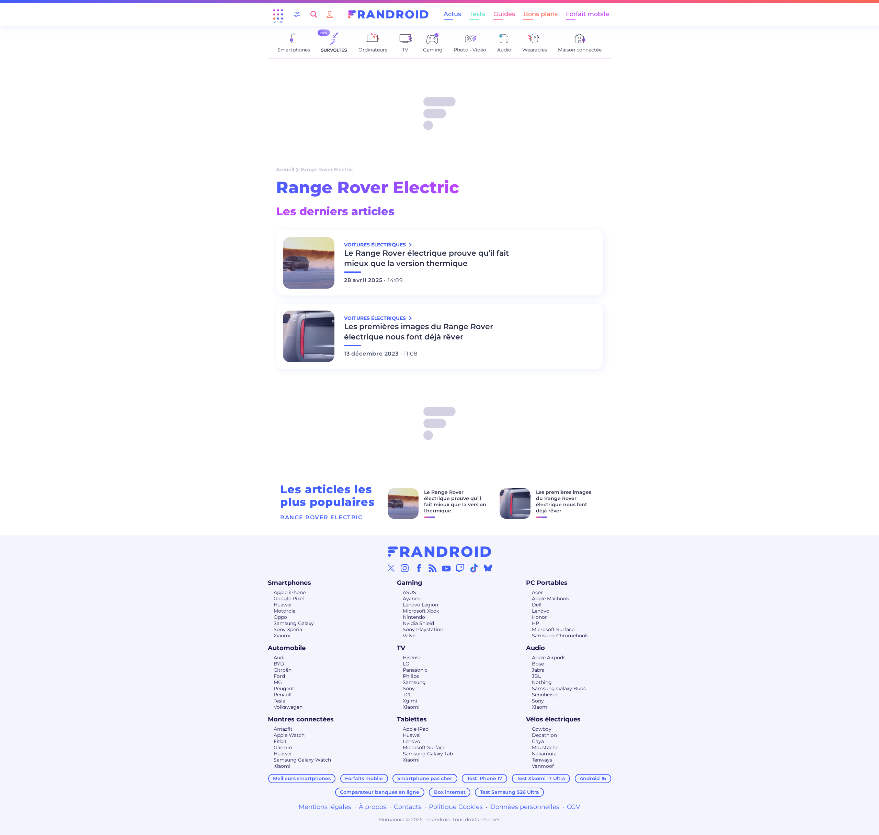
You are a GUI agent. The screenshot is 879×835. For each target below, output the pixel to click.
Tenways (542, 760)
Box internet (450, 792)
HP (535, 623)
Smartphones (289, 583)
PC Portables (547, 583)
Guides (504, 14)
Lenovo (540, 611)
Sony (409, 688)
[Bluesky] (487, 568)
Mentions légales (325, 807)
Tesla (279, 701)
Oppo (280, 617)
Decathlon (544, 735)
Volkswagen (288, 707)
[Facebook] (418, 568)
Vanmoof (543, 766)
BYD (279, 664)
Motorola (285, 611)
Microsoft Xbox (421, 611)
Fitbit (280, 741)
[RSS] (432, 568)
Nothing (542, 682)
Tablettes (412, 719)
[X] (391, 568)
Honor (539, 617)
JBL (536, 676)
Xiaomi (282, 636)
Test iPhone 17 (484, 778)
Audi (279, 657)
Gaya (538, 741)
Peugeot (284, 688)
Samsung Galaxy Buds (559, 688)
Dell (536, 605)
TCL (407, 695)
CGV (573, 807)
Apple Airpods (549, 657)
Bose (538, 664)
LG (406, 664)
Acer (537, 592)
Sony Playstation (423, 629)
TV (401, 648)
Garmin (283, 747)
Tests (477, 14)
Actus (452, 14)
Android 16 (593, 778)
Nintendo (414, 617)
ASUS (409, 592)
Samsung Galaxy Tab (428, 754)
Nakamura (544, 754)
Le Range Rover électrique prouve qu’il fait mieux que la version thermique (426, 258)
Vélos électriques (553, 719)
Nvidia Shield (418, 623)
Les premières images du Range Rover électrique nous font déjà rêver (418, 331)
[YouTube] (446, 568)
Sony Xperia (288, 629)
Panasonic (415, 670)
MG (278, 682)
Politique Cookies (456, 807)
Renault (283, 695)
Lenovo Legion (420, 605)
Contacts (407, 807)
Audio (535, 648)
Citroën (283, 670)
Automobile (287, 648)
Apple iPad (416, 729)
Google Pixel (289, 598)
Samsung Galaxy (294, 623)
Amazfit (283, 729)
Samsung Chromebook (560, 636)
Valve (409, 636)
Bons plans (540, 14)
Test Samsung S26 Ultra (509, 792)
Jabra (538, 670)
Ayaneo (412, 598)
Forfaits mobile (364, 778)
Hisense (412, 657)
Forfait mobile (587, 14)
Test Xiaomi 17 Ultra (541, 778)
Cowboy (541, 729)
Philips (411, 676)
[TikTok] (474, 568)
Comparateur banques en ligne (379, 792)
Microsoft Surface (553, 629)
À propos (372, 807)
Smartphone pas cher (424, 778)
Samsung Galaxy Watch (302, 760)
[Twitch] (460, 568)
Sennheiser (545, 695)
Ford (279, 676)
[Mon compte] (329, 14)
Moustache (545, 747)
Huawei (283, 605)
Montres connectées (301, 719)
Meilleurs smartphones (302, 778)
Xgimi (410, 701)
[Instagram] (404, 568)
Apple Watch (289, 735)
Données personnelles (524, 807)
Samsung (414, 682)
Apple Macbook (550, 598)
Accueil (285, 169)
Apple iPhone (290, 592)
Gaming (409, 583)
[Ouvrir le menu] (278, 14)
